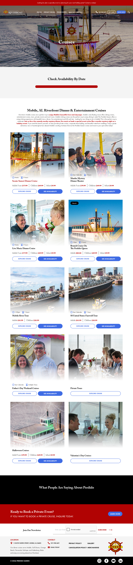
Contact (79, 12)
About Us (71, 12)
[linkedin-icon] (120, 561)
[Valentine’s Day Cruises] (96, 433)
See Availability (50, 191)
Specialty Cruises (49, 12)
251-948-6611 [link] (102, 12)
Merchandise (93, 548)
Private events (61, 12)
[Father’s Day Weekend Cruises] (37, 366)
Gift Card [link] (111, 12)
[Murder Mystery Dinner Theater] (96, 164)
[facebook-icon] (106, 561)
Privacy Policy (75, 543)
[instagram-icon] (99, 561)
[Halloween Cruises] (37, 433)
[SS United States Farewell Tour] (96, 298)
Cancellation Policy (78, 548)
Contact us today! (90, 3)
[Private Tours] (96, 366)
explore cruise (24, 191)
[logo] (13, 12)
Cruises (39, 12)
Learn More (115, 514)
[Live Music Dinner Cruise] (37, 231)
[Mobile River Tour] (37, 298)
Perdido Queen (23, 561)
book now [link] (121, 12)
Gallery (90, 543)
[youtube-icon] (113, 561)
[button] (129, 12)
